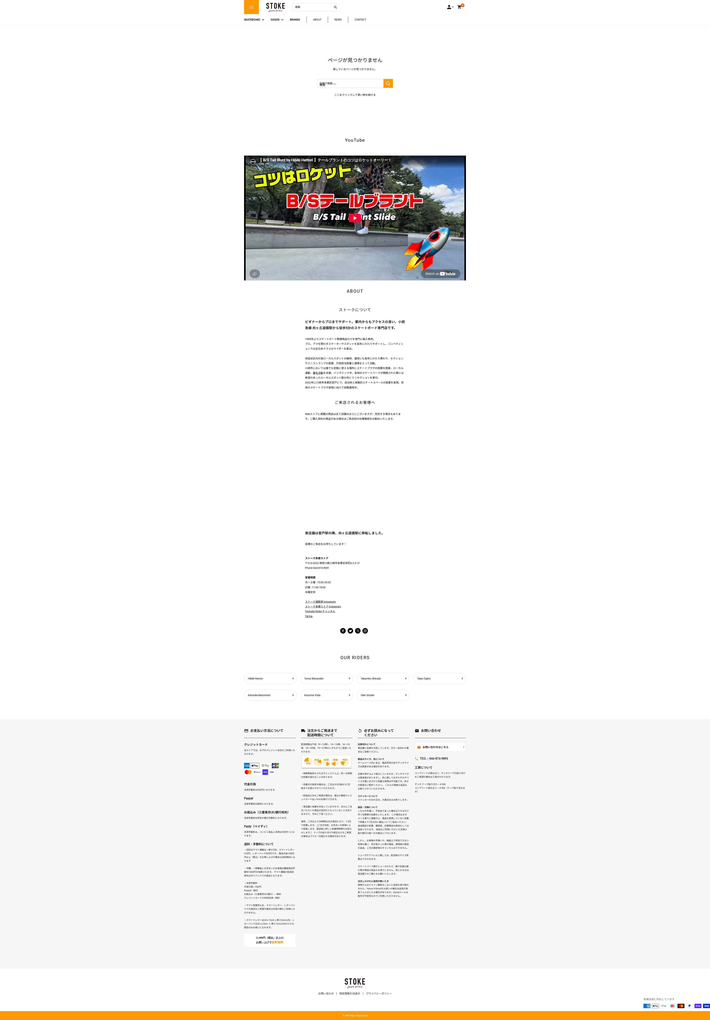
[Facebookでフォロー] (343, 630)
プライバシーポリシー (379, 993)
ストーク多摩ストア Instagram (323, 606)
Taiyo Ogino (424, 678)
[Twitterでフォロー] (350, 630)
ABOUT (317, 19)
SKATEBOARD (252, 19)
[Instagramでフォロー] (358, 632)
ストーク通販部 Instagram (320, 601)
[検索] (335, 7)
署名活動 (318, 372)
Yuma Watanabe (313, 678)
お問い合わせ (326, 993)
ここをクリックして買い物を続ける (355, 94)
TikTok (308, 616)
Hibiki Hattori (255, 678)
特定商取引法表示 (349, 993)
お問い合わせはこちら (433, 747)
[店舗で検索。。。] (388, 83)
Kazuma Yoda (312, 695)
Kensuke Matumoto (259, 695)
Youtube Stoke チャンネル (320, 611)
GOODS (275, 19)
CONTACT (360, 19)
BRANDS (295, 19)
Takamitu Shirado (371, 678)
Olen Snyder (367, 695)
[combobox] (311, 7)
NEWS (338, 19)
